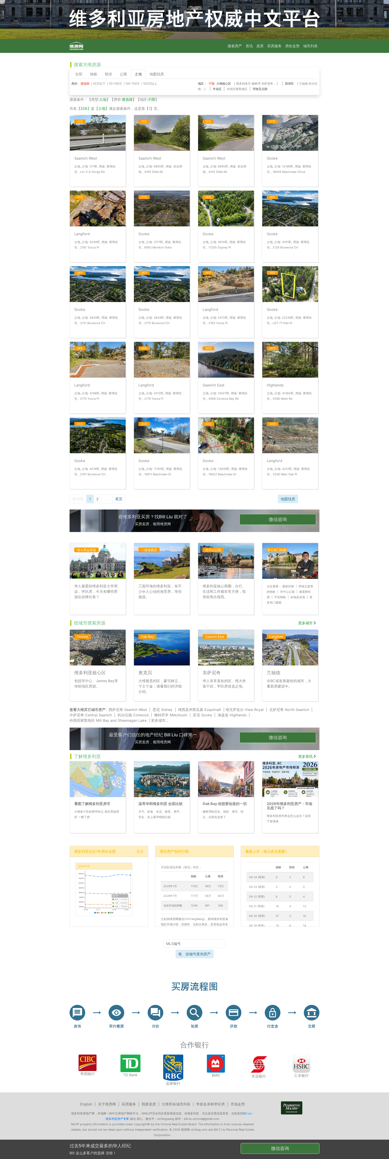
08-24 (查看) (257, 877)
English (86, 1104)
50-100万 (115, 83)
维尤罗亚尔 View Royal (245, 709)
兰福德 (303, 83)
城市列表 (310, 46)
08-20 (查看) (257, 916)
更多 (140, 851)
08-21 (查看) (257, 906)
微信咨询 (278, 519)
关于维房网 (107, 1104)
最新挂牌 (288, 586)
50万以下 (99, 83)
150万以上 (150, 83)
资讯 (249, 46)
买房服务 (274, 46)
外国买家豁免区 (237, 89)
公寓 (123, 74)
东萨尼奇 (267, 83)
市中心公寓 (287, 591)
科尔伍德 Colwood (133, 715)
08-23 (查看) (257, 886)
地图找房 (156, 74)
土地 (138, 74)
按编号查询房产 (198, 954)
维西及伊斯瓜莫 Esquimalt (199, 709)
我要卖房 (149, 1104)
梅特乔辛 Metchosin (170, 715)
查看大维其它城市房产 (88, 709)
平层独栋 (280, 597)
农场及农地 (297, 597)
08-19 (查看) (257, 925)
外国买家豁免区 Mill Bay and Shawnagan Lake (108, 720)
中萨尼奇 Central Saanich (91, 715)
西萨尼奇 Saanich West (128, 709)
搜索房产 (235, 46)
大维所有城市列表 (176, 1104)
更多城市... (159, 720)
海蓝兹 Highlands (232, 715)
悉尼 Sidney (162, 709)
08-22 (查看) (257, 896)
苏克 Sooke (202, 715)
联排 (108, 74)
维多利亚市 (243, 83)
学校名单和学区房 (210, 1104)
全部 (78, 74)
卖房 (260, 46)
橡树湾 (256, 83)
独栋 (93, 74)
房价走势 (292, 46)
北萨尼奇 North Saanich (289, 709)
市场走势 (238, 1104)
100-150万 (132, 83)
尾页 (118, 499)
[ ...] (257, 83)
